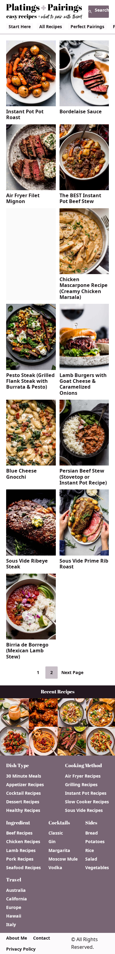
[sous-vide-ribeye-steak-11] (31, 553)
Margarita (59, 850)
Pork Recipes (19, 859)
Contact (41, 938)
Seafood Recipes (23, 867)
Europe (13, 907)
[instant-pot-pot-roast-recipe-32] (31, 103)
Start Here (20, 26)
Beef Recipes (19, 833)
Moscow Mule (63, 859)
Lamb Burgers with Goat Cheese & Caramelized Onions (83, 384)
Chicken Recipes (23, 841)
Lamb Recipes (21, 850)
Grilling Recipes (81, 784)
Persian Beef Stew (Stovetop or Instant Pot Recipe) (83, 477)
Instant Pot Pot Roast (25, 115)
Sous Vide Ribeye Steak (27, 564)
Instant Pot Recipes (85, 793)
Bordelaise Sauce (80, 112)
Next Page (72, 672)
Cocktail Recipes (23, 793)
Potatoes (95, 841)
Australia (16, 890)
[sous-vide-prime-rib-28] (84, 553)
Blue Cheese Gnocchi (21, 474)
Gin (52, 841)
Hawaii (13, 916)
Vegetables (97, 867)
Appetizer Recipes (25, 784)
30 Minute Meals (23, 776)
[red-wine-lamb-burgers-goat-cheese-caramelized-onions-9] (84, 367)
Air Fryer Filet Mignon (23, 199)
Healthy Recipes (23, 810)
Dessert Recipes (22, 802)
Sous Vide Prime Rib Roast (83, 564)
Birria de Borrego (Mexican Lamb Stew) (27, 651)
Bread (91, 833)
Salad (91, 859)
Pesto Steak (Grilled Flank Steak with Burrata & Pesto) (30, 381)
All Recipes (50, 26)
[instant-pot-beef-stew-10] (84, 187)
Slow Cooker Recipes (87, 802)
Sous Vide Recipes (84, 810)
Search (102, 10)
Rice (89, 850)
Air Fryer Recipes (83, 776)
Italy (11, 924)
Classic (55, 833)
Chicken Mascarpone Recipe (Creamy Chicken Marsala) (83, 288)
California (16, 899)
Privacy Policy (21, 949)
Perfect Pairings (87, 26)
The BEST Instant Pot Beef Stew (80, 199)
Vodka (55, 867)
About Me (16, 938)
